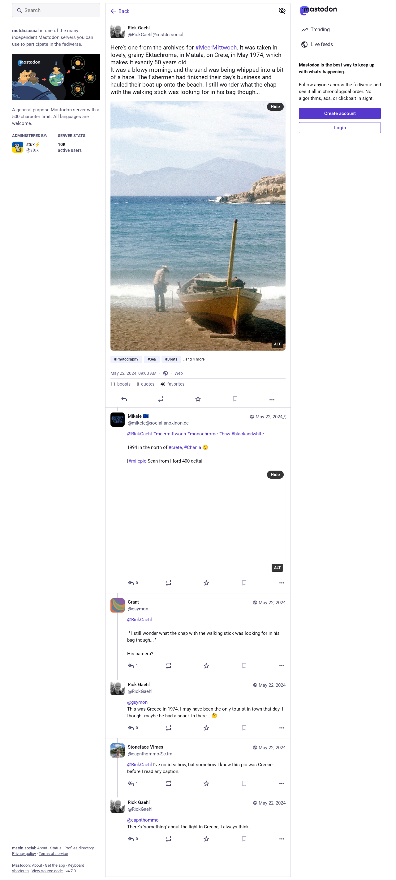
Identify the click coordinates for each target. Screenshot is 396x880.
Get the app (55, 865)
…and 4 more (193, 359)
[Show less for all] (282, 10)
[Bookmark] (235, 399)
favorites (172, 384)
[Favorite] (198, 399)
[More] (272, 400)
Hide (275, 106)
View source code (47, 871)
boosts (120, 384)
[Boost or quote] (161, 399)
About (42, 848)
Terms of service (53, 853)
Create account (340, 113)
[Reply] (124, 399)
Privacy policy (24, 853)
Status (56, 848)
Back (123, 11)
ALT (277, 344)
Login (340, 127)
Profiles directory (79, 848)
